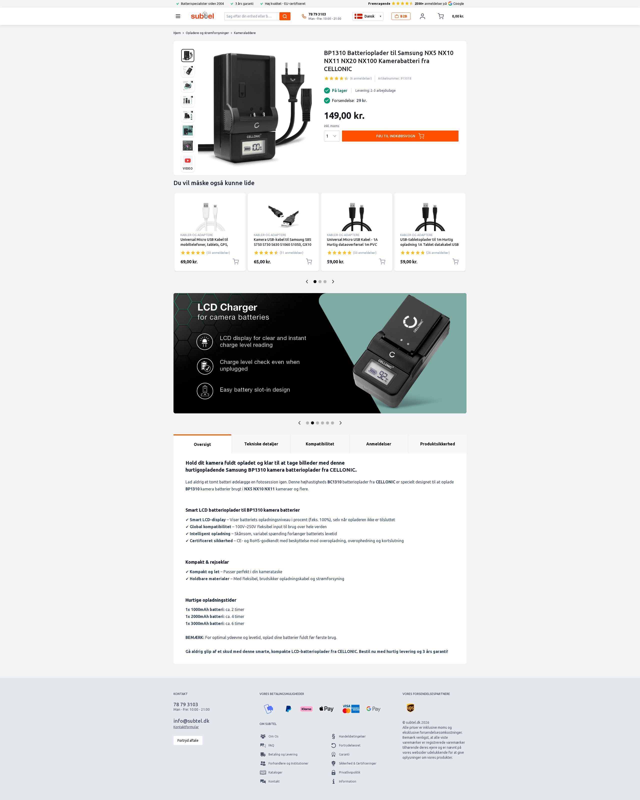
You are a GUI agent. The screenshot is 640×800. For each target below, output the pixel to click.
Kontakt (274, 781)
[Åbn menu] (180, 16)
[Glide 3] (325, 281)
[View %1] (187, 55)
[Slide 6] (332, 422)
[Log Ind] (422, 16)
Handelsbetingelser (352, 736)
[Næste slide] (333, 281)
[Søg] (285, 16)
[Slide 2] (312, 422)
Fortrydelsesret (349, 745)
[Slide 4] (322, 422)
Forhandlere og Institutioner (288, 763)
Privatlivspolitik (349, 772)
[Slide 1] (307, 422)
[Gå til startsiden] (202, 15)
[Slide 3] (317, 422)
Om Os (273, 736)
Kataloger (275, 772)
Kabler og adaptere (196, 235)
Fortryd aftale (188, 740)
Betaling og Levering (283, 754)
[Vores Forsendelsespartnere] (410, 708)
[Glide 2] (320, 281)
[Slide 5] (327, 422)
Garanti (344, 754)
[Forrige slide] (307, 281)
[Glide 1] (315, 281)
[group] (336, 78)
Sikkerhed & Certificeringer (357, 763)
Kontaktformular (186, 727)
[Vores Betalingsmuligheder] (269, 709)
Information (347, 781)
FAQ (271, 745)
